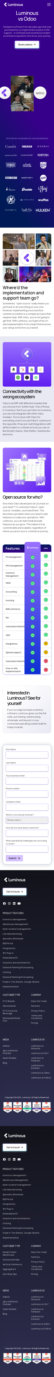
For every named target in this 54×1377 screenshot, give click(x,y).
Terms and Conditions (36, 1016)
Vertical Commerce (12, 1264)
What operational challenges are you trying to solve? (26, 842)
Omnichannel (9, 1005)
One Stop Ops (10, 1274)
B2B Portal (8, 943)
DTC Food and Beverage (10, 1012)
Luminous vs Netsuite (37, 1047)
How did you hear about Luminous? (22, 827)
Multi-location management (17, 929)
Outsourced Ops (11, 1259)
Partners (35, 1005)
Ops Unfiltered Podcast (10, 1052)
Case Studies (9, 1058)
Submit (12, 858)
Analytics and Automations (16, 962)
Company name (13, 801)
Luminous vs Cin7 (40, 1053)
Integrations (9, 948)
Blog (5, 1062)
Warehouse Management (15, 924)
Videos (6, 1045)
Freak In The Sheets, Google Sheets (21, 981)
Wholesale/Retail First (11, 1019)
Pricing (34, 1023)
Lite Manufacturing (12, 933)
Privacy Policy (38, 1010)
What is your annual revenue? (20, 814)
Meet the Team (39, 1001)
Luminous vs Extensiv (37, 1066)
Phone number (13, 788)
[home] (13, 4)
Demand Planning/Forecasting (18, 967)
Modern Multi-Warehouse (10, 1253)
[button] (48, 4)
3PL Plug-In (8, 953)
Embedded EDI (10, 957)
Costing (7, 972)
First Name (11, 749)
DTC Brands (9, 1001)
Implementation (11, 986)
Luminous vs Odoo (40, 1072)
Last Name (11, 762)
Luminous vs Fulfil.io (41, 1077)
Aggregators (9, 1269)
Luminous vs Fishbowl (37, 1059)
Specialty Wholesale (13, 938)
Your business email (15, 775)
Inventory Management (14, 919)
